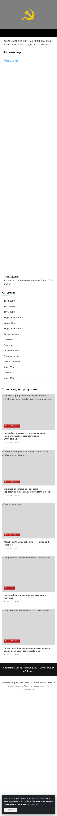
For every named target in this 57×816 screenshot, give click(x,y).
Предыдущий (28, 280)
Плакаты (8, 340)
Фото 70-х (9, 367)
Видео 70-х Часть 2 (13, 318)
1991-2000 (9, 312)
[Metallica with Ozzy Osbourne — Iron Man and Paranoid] (28, 520)
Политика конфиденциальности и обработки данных (24, 683)
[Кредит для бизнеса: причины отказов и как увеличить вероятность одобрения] (28, 627)
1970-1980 (9, 301)
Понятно (11, 810)
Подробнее (32, 805)
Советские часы (12, 351)
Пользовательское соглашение (36, 686)
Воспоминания (11, 334)
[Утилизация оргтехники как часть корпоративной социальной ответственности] (28, 467)
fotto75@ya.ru (28, 690)
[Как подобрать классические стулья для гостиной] (28, 574)
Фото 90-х (9, 378)
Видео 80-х (9, 323)
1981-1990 (9, 307)
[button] (4, 32)
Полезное (9, 345)
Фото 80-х (9, 373)
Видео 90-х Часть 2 (13, 329)
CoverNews (45, 668)
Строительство (11, 356)
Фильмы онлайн (12, 362)
